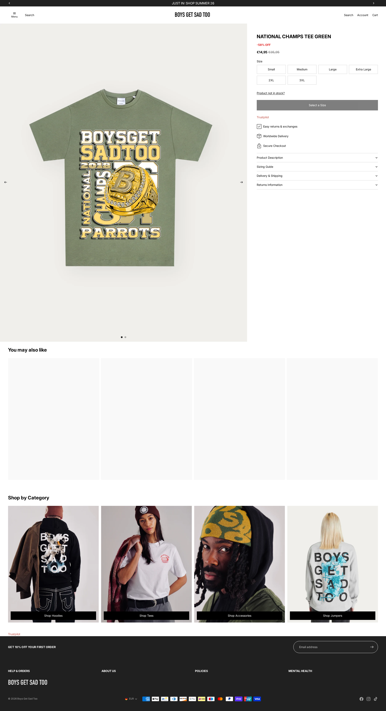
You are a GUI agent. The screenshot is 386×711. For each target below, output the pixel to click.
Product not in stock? (271, 93)
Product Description (270, 157)
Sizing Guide (265, 166)
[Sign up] (372, 647)
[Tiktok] (375, 699)
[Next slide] (242, 182)
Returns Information (269, 184)
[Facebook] (361, 699)
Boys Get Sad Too (27, 698)
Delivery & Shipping (269, 175)
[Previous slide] (4, 182)
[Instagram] (368, 699)
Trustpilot (263, 117)
